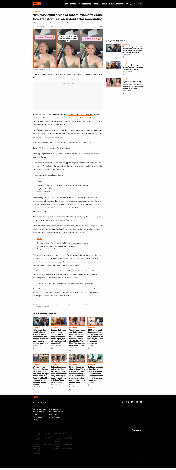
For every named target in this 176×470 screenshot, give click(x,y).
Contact (35, 419)
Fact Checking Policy (56, 412)
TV (79, 4)
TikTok (42, 148)
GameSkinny (47, 444)
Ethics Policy (53, 414)
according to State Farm (44, 255)
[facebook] (137, 402)
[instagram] (127, 402)
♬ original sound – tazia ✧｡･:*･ (46, 191)
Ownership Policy (38, 412)
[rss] (123, 402)
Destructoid (68, 438)
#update (68, 246)
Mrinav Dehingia (37, 387)
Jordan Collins (73, 348)
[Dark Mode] (131, 4)
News (66, 4)
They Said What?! (116, 4)
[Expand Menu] (134, 4)
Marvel (96, 4)
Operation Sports (57, 445)
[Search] (127, 4)
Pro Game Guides (37, 434)
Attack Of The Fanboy (67, 434)
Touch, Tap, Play (36, 449)
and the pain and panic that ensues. (80, 114)
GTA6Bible (37, 453)
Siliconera (47, 438)
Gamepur (57, 433)
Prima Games (38, 439)
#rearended (57, 189)
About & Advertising (39, 409)
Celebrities (86, 4)
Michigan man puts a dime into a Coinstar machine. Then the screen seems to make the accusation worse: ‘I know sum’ (95, 373)
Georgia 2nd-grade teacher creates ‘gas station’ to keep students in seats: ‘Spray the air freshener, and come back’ (58, 336)
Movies (73, 4)
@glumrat (39, 181)
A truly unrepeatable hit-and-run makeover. (48, 175)
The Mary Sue (68, 444)
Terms (35, 414)
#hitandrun (65, 189)
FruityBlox (56, 448)
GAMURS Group (139, 457)
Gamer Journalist (36, 445)
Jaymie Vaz (90, 345)
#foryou (72, 189)
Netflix (104, 4)
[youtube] (141, 402)
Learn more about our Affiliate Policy (41, 306)
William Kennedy (56, 345)
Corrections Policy (55, 409)
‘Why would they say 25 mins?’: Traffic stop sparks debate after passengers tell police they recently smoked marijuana (41, 336)
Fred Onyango (37, 345)
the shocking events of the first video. (63, 220)
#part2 (73, 246)
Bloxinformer (67, 448)
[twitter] (132, 402)
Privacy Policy (38, 417)
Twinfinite (47, 433)
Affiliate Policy (54, 417)
